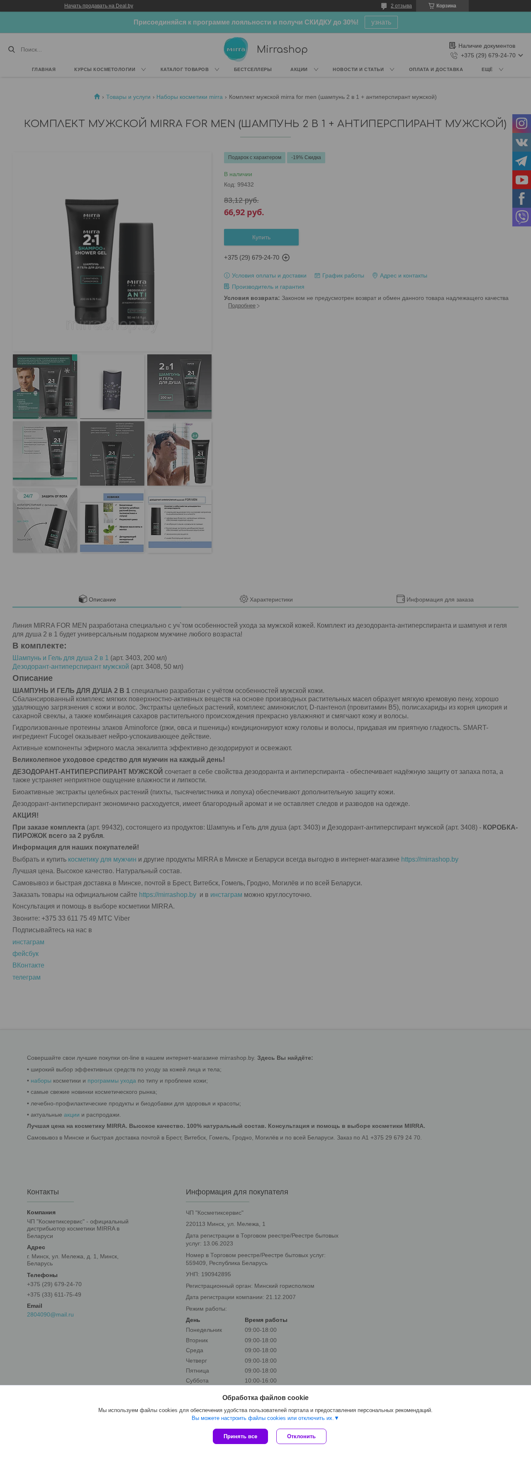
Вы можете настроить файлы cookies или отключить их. (263, 1418)
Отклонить (301, 1436)
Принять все (240, 1436)
